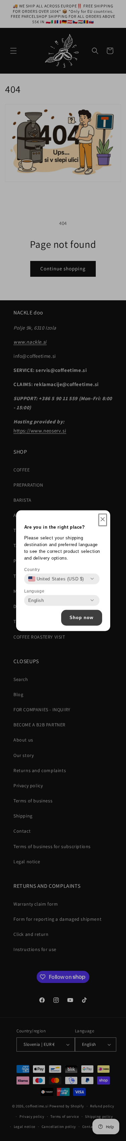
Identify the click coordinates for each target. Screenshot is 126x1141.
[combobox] (56, 578)
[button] (102, 519)
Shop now (81, 617)
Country (32, 569)
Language (34, 590)
